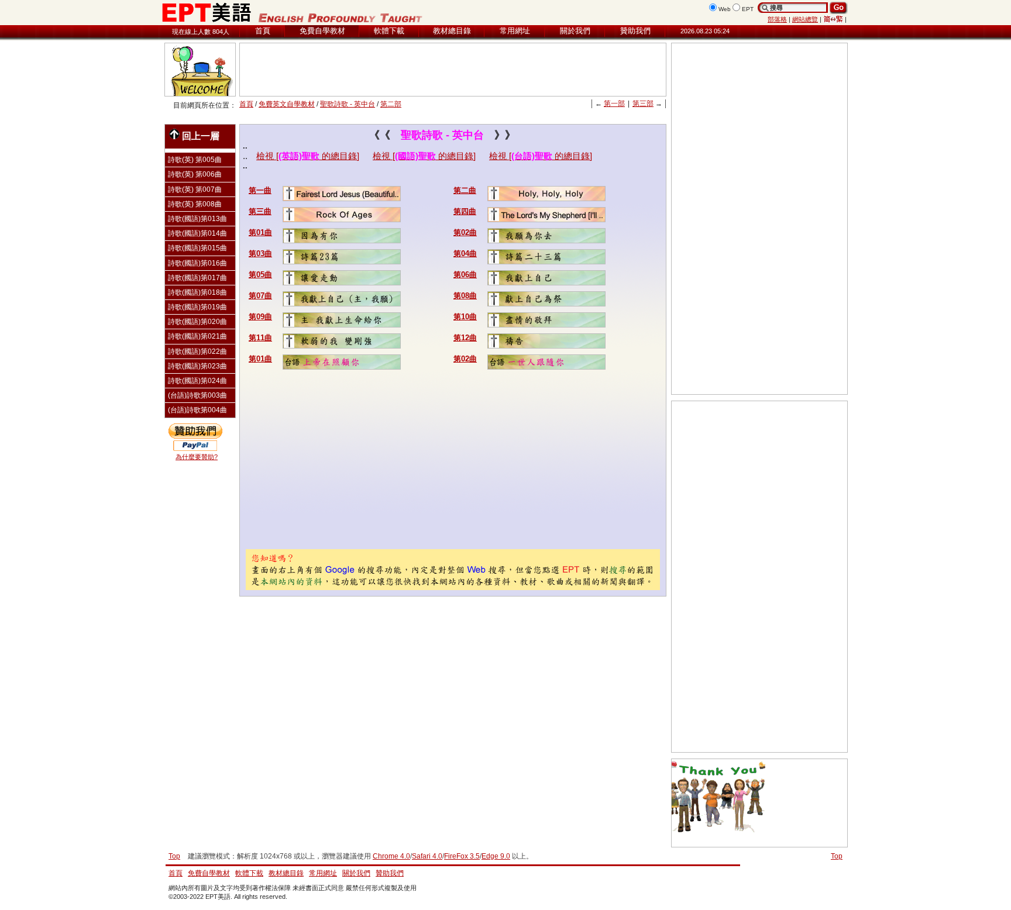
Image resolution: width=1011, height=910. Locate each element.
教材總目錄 (452, 30)
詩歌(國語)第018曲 (197, 292)
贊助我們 (635, 30)
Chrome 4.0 (391, 856)
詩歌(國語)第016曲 (197, 263)
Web (724, 9)
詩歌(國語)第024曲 (197, 381)
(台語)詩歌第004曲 (197, 410)
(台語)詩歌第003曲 (197, 395)
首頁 (262, 30)
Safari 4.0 (427, 856)
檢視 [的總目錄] (307, 156)
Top (836, 856)
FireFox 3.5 (462, 856)
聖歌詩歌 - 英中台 (347, 104)
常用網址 (515, 30)
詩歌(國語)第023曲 (197, 366)
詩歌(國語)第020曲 (197, 322)
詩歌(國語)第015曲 (197, 248)
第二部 (390, 104)
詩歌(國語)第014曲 (197, 233)
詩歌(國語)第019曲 (197, 307)
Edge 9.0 (496, 856)
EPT (748, 9)
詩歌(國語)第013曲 (197, 219)
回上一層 (200, 135)
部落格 (777, 19)
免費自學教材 (322, 30)
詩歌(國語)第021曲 (197, 336)
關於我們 (575, 30)
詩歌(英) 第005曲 (195, 160)
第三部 (643, 103)
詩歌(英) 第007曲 (195, 189)
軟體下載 (389, 30)
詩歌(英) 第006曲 (195, 174)
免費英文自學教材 (287, 104)
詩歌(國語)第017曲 (197, 278)
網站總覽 (805, 19)
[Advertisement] (453, 69)
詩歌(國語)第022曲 (197, 351)
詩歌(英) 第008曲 (195, 204)
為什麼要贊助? (197, 456)
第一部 (614, 103)
